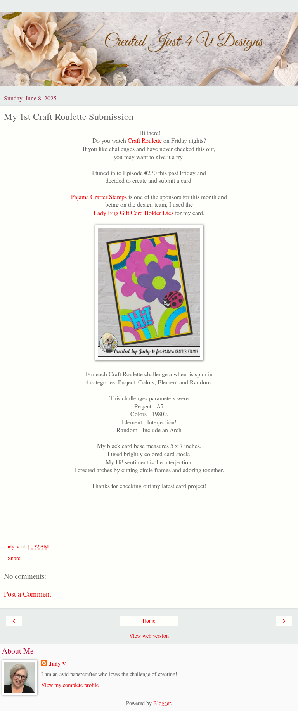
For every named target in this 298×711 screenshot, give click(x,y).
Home (149, 621)
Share (14, 558)
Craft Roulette (145, 140)
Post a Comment (27, 594)
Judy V (57, 664)
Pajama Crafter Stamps (99, 196)
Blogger (162, 703)
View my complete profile (70, 685)
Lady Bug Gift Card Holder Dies (133, 212)
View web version (149, 635)
